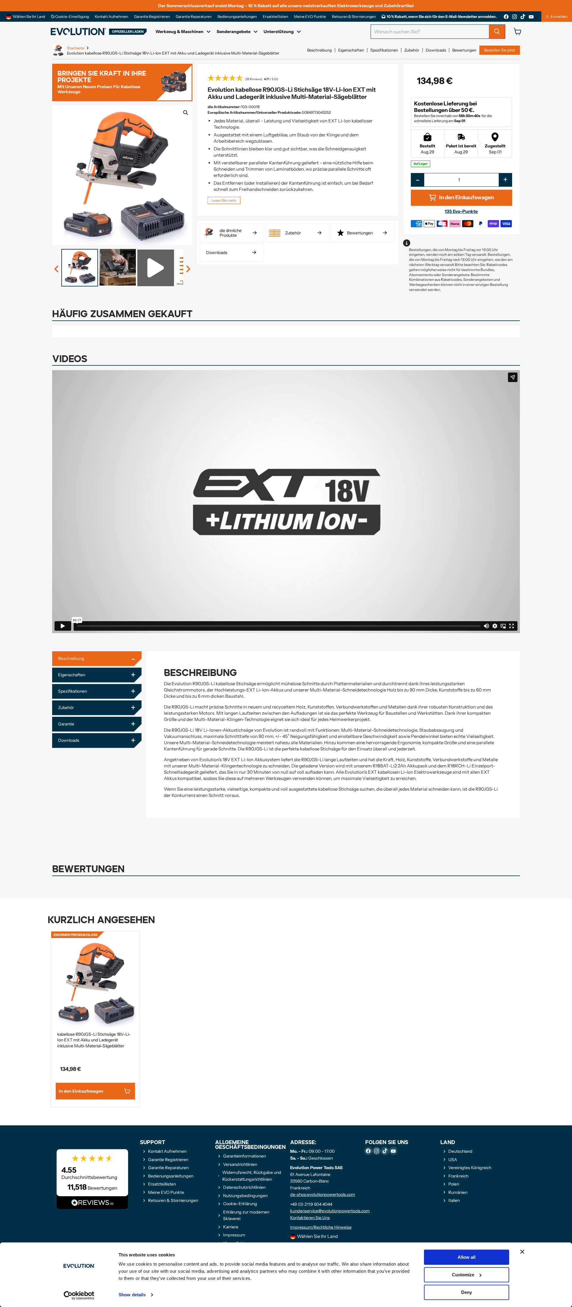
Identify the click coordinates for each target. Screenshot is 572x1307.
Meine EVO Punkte (310, 17)
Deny (466, 1292)
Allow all (466, 1257)
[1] (56, 269)
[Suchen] (497, 31)
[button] (298, 78)
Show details (132, 1294)
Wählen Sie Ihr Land (29, 16)
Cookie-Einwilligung (72, 17)
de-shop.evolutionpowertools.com (322, 1194)
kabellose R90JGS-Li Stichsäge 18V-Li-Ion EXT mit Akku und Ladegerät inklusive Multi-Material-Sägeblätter (93, 1040)
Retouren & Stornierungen (354, 17)
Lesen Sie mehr (224, 200)
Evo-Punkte (461, 211)
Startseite (75, 48)
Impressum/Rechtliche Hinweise (321, 1227)
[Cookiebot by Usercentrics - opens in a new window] (79, 1295)
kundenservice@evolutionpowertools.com (330, 1210)
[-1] (188, 269)
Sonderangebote (234, 31)
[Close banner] (522, 1252)
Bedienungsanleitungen (237, 17)
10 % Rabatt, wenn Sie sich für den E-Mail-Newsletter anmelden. (442, 17)
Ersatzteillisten (275, 17)
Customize (463, 1274)
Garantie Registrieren (152, 17)
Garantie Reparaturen (194, 17)
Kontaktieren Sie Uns (310, 1217)
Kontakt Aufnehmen (111, 17)
